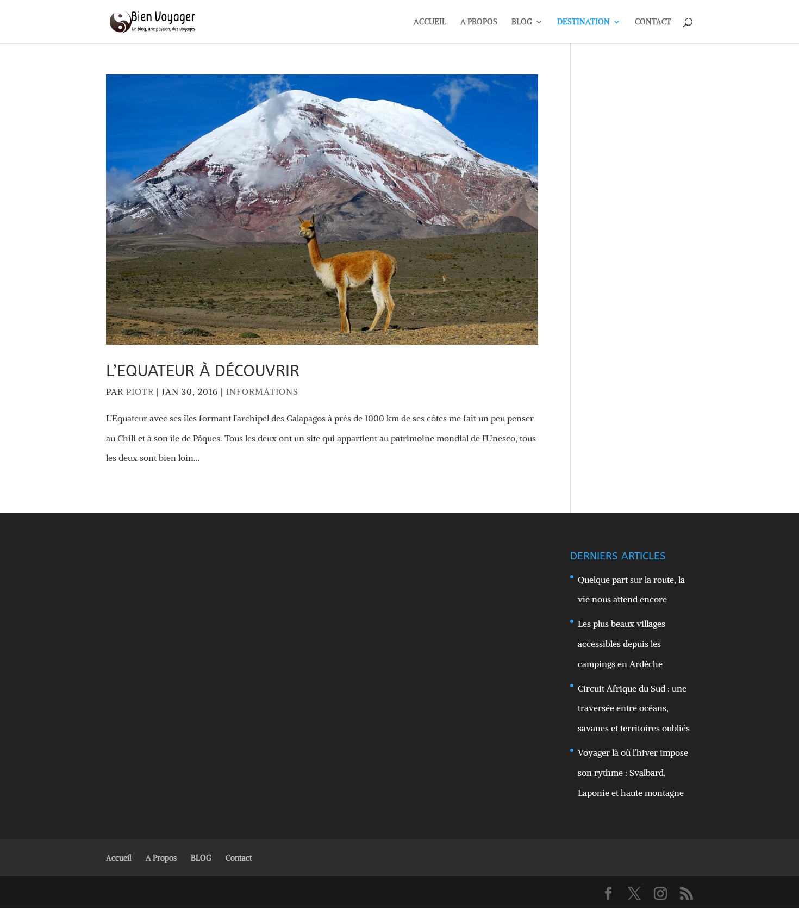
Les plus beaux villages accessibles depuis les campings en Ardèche (621, 643)
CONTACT (653, 22)
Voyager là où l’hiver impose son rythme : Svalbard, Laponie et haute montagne (633, 772)
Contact (239, 858)
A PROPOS (478, 22)
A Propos (161, 858)
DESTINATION (583, 22)
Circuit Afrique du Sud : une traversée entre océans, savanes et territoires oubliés (634, 708)
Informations (262, 391)
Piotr (140, 391)
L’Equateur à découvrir (202, 371)
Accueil (119, 858)
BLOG (521, 22)
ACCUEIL (430, 22)
